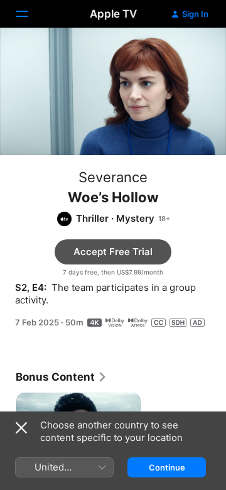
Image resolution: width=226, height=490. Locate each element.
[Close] (21, 427)
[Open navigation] (29, 14)
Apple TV (113, 14)
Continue (167, 467)
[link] (61, 377)
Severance (113, 177)
